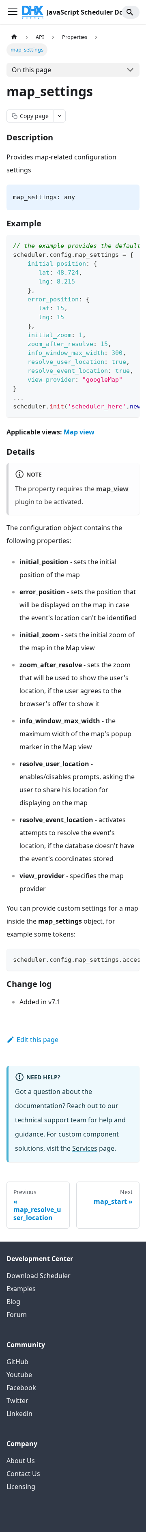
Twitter (17, 1400)
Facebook (21, 1387)
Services (84, 1148)
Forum (16, 1314)
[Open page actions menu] (60, 116)
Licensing (20, 1486)
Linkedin (19, 1413)
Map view (79, 432)
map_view (112, 488)
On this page (31, 69)
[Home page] (14, 37)
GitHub (17, 1361)
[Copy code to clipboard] (129, 245)
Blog (13, 1301)
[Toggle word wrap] (115, 245)
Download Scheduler (38, 1275)
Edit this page (37, 1039)
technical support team (51, 1119)
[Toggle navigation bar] (12, 12)
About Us (20, 1460)
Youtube (19, 1374)
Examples (21, 1288)
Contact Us (23, 1473)
